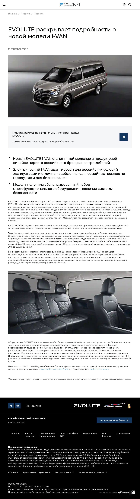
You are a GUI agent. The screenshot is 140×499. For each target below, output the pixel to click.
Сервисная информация (91, 472)
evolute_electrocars (99, 369)
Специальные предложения (47, 434)
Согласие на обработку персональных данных (55, 492)
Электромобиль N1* (69, 434)
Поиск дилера (33, 405)
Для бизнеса (106, 434)
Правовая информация (20, 492)
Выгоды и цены (63, 472)
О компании (123, 433)
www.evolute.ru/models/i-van (54, 369)
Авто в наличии (29, 434)
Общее (12, 472)
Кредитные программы (35, 472)
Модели (15, 433)
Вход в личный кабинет (112, 420)
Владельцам (90, 433)
